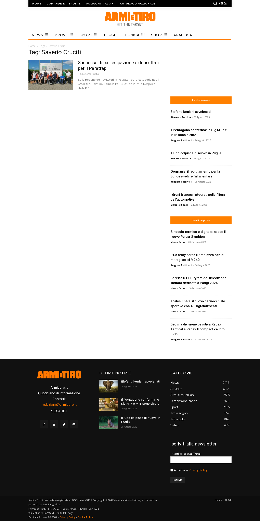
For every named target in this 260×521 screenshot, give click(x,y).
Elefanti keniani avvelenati (190, 112)
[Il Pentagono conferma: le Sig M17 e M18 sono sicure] (108, 404)
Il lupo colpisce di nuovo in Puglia (195, 153)
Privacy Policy (198, 470)
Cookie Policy (85, 517)
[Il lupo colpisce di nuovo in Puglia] (108, 422)
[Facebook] (44, 424)
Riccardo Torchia (180, 117)
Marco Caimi (177, 241)
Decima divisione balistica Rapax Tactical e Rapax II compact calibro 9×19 (197, 329)
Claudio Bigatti (179, 204)
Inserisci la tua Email (185, 454)
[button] (208, 3)
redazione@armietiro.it (59, 404)
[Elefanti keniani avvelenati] (108, 386)
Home (32, 46)
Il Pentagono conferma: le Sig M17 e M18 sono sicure (140, 401)
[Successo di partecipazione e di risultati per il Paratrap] (50, 75)
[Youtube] (74, 424)
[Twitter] (64, 424)
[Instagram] (54, 424)
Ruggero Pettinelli (181, 140)
